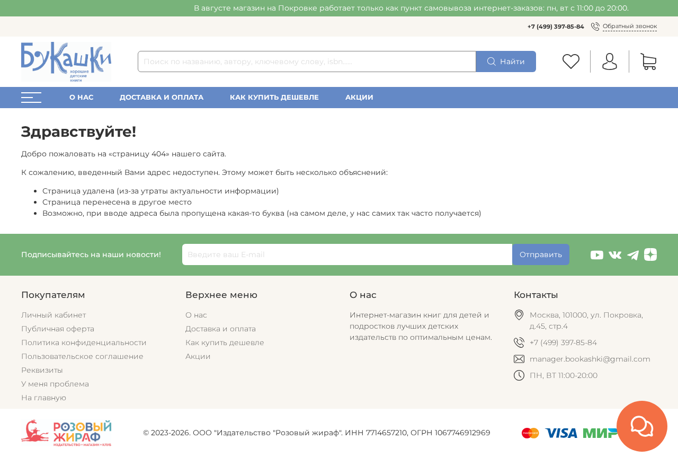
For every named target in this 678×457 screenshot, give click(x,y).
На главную (43, 397)
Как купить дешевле (274, 97)
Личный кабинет (53, 315)
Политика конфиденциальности (84, 342)
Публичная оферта (57, 328)
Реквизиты (42, 370)
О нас (81, 97)
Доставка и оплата (161, 97)
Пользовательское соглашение (82, 356)
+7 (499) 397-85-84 (556, 26)
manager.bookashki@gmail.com (590, 359)
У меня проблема (55, 384)
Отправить (541, 254)
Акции (359, 97)
